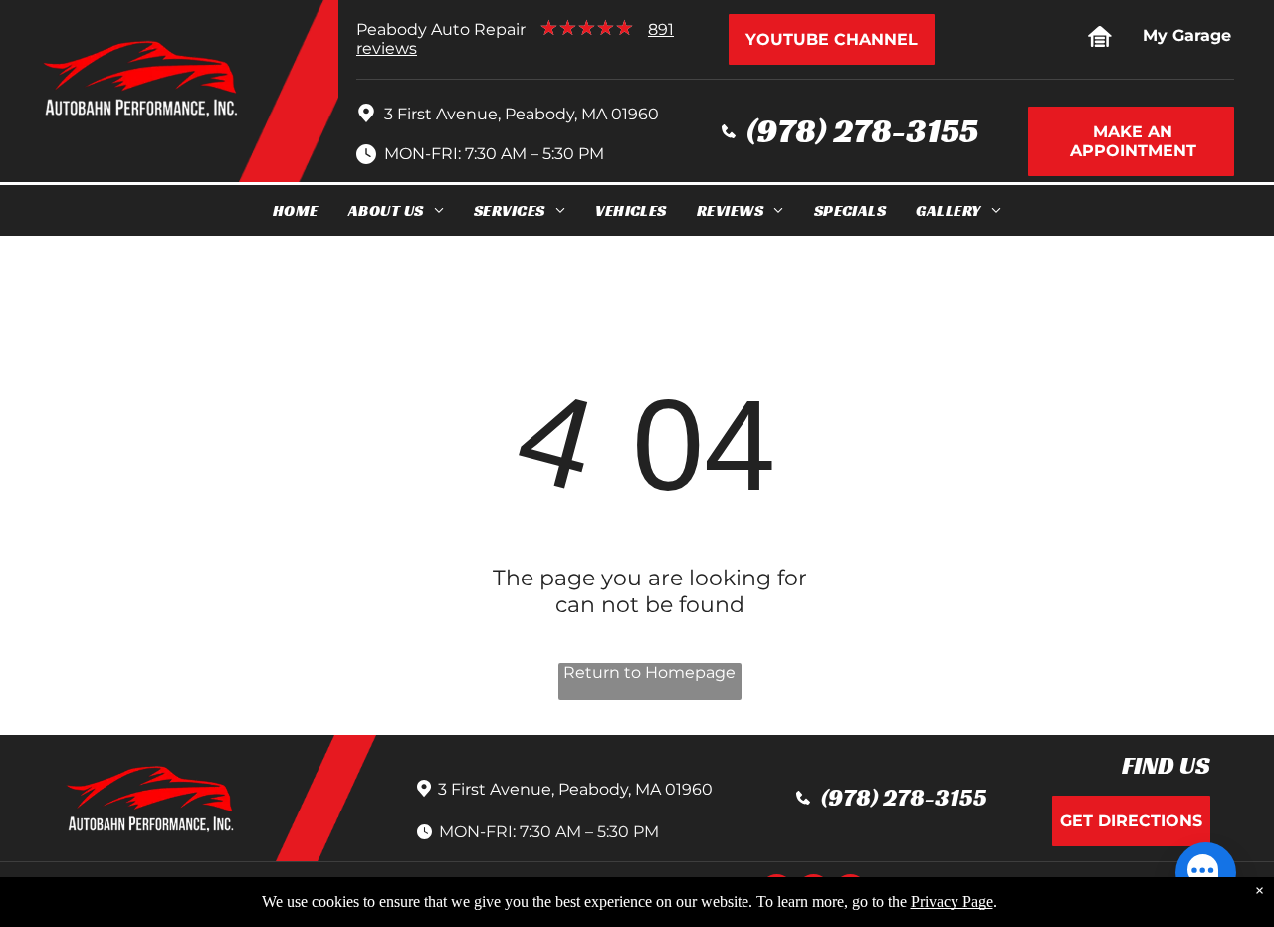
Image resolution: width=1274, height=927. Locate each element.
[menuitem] (295, 210)
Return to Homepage (649, 672)
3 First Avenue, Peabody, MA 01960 (521, 114)
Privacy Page (952, 901)
